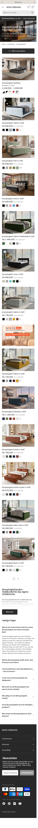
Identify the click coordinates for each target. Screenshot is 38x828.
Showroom (18, 2)
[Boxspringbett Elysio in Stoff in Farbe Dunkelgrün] (17, 570)
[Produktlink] (18, 76)
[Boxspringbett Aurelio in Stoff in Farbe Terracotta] (17, 456)
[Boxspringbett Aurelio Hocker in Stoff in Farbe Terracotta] (17, 494)
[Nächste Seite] (22, 578)
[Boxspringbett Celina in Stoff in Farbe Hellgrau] (10, 129)
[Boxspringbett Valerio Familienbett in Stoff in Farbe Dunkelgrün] (3, 243)
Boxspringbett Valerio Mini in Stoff (15, 525)
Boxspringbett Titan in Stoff (12, 161)
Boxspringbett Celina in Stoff (13, 123)
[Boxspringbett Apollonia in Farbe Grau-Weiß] (17, 92)
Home (3, 44)
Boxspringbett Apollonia (11, 83)
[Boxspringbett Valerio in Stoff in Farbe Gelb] (17, 380)
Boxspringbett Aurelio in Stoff (13, 450)
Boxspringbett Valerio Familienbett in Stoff (18, 236)
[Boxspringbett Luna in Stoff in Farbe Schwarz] (17, 281)
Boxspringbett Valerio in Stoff (13, 312)
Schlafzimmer (11, 44)
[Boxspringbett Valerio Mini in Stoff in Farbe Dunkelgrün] (17, 532)
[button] (3, 7)
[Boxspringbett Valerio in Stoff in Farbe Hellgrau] (10, 319)
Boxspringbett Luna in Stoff (12, 274)
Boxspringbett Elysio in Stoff (13, 563)
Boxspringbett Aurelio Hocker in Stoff (16, 487)
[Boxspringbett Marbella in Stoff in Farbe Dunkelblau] (3, 418)
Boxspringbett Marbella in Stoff (14, 412)
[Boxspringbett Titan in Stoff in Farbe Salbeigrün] (17, 167)
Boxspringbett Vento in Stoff (13, 199)
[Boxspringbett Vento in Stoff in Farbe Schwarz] (3, 205)
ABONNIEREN (27, 772)
